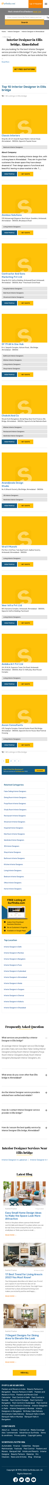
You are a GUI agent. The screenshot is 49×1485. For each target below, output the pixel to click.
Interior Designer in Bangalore (14, 959)
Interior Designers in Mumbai (22, 1408)
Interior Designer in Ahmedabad (33, 31)
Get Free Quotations (24, 69)
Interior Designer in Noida (13, 983)
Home (4, 31)
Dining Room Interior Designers (15, 798)
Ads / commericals (10, 1433)
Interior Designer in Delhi (13, 947)
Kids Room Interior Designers (13, 293)
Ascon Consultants (12, 725)
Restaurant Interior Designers (13, 431)
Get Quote (25, 174)
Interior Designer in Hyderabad (15, 971)
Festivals (18, 1449)
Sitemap (37, 1457)
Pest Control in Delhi (21, 1397)
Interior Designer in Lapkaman (14, 1160)
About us (5, 1430)
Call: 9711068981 (36, 4)
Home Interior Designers (13, 889)
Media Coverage (37, 1430)
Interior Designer (14, 31)
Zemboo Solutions (12, 215)
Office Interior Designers (12, 883)
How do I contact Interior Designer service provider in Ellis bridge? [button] (21, 1111)
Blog (30, 1457)
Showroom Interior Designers (13, 297)
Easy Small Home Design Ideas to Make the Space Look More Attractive (23, 1215)
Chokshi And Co (10, 415)
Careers (14, 1430)
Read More (5, 62)
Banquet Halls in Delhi (35, 1414)
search (24, 22)
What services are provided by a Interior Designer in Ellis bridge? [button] (19, 1039)
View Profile (9, 174)
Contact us (24, 1430)
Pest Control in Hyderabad (23, 1403)
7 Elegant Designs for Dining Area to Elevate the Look (22, 1337)
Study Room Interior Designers (15, 810)
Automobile (7, 1446)
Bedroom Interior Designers (13, 147)
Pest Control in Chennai (20, 1406)
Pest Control (29, 1449)
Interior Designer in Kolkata (14, 1002)
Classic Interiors (11, 135)
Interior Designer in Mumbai (14, 953)
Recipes (36, 1446)
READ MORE (10, 1235)
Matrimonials (7, 1449)
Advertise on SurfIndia (29, 1433)
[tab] (24, 1050)
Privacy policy (20, 1435)
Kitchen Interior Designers (12, 360)
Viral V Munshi (9, 546)
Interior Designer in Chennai (14, 996)
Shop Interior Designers (11, 368)
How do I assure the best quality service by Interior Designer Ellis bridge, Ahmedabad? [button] (21, 1129)
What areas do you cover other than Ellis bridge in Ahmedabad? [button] (20, 1076)
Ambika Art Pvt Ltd (12, 664)
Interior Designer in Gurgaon (14, 989)
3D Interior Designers (10, 495)
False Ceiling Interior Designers (15, 791)
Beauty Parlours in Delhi (22, 1392)
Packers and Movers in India (13, 1389)
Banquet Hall (15, 1451)
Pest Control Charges (19, 1400)
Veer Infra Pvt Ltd (12, 605)
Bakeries (30, 1454)
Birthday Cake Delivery (33, 1411)
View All (25, 1373)
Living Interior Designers (12, 227)
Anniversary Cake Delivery (13, 1414)
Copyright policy (35, 1435)
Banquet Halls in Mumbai (12, 1417)
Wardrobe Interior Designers (13, 436)
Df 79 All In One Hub (13, 344)
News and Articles (18, 1457)
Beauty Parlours (18, 1454)
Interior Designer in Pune (13, 965)
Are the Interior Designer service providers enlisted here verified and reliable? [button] (21, 1093)
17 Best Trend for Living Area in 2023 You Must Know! (23, 1276)
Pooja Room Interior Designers (15, 804)
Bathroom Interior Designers (13, 356)
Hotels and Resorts (30, 1451)
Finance (16, 1446)
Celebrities (26, 1446)
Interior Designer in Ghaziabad (15, 1008)
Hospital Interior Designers (12, 288)
